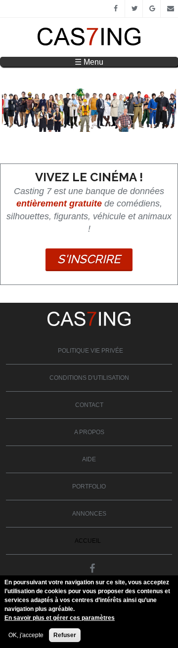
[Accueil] (89, 43)
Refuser (64, 635)
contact (89, 405)
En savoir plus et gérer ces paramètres (59, 617)
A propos (89, 432)
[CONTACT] (169, 9)
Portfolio (89, 486)
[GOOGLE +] (151, 9)
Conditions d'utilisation (89, 377)
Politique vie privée (90, 350)
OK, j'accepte (26, 635)
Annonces (89, 513)
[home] (89, 324)
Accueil (88, 540)
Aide (89, 459)
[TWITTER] (133, 9)
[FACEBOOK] (116, 9)
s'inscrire (89, 259)
